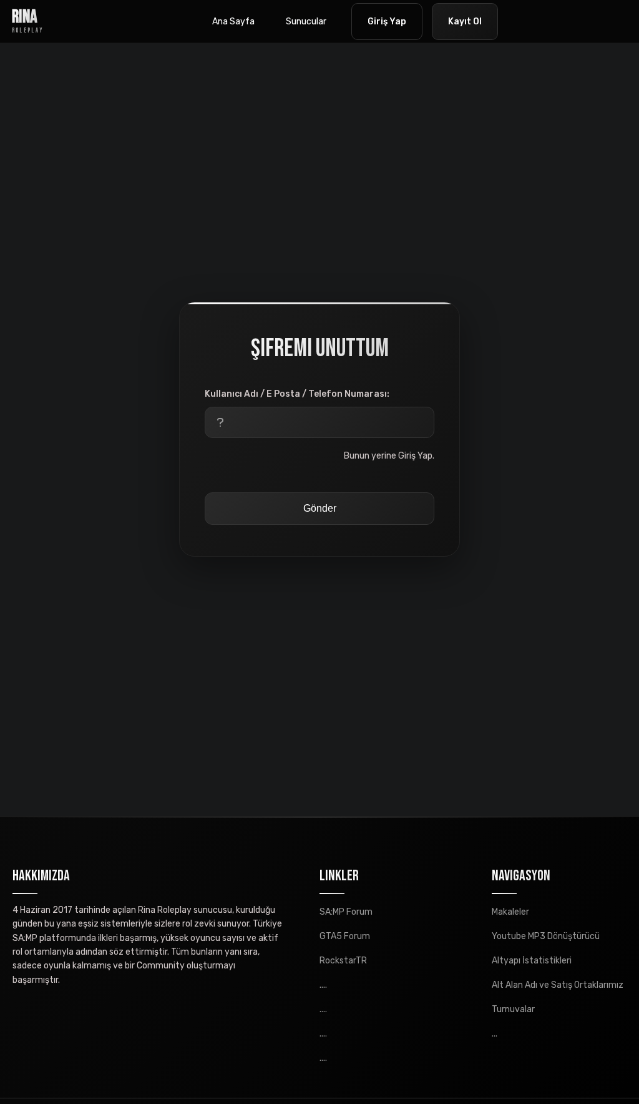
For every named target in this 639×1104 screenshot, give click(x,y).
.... (323, 985)
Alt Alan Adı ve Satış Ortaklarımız (557, 985)
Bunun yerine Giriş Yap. (389, 455)
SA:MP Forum (346, 912)
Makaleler (510, 912)
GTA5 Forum (345, 936)
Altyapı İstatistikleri (532, 960)
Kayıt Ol (465, 21)
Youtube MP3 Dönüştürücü (546, 936)
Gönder (319, 508)
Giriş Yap (387, 21)
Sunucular (306, 21)
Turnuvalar (513, 1009)
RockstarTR (343, 960)
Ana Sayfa (233, 21)
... (494, 1033)
